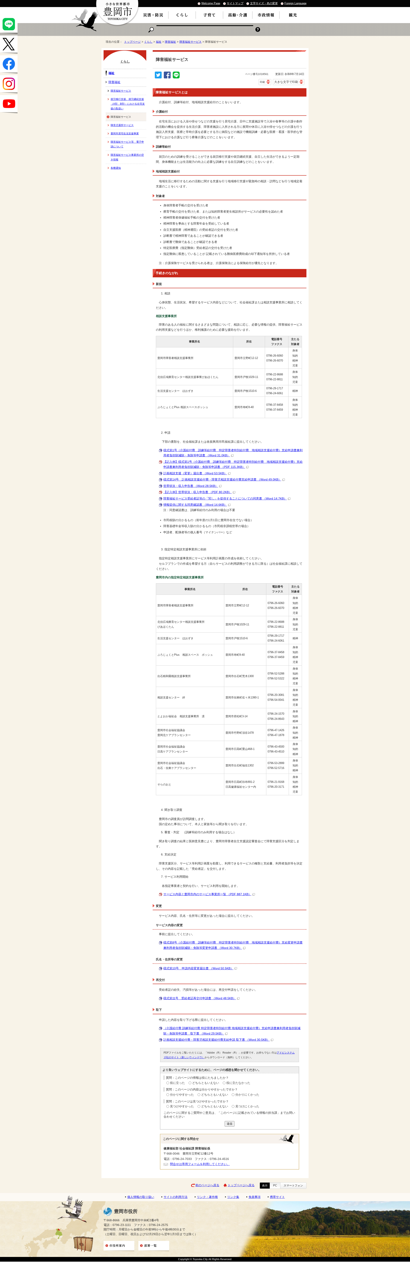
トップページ (132, 41)
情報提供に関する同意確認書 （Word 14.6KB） (195, 504)
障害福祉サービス (190, 41)
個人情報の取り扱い (140, 1197)
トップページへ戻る (241, 1185)
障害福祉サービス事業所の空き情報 (127, 157)
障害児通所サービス (122, 125)
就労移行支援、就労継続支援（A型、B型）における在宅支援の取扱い (128, 104)
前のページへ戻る (207, 1185)
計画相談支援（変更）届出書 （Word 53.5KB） (195, 473)
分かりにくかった (247, 1094)
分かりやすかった (182, 1094)
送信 (229, 1123)
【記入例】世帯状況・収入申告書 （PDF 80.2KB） (197, 492)
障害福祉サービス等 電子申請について (127, 144)
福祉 (158, 41)
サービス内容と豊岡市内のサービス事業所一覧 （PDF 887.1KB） (207, 894)
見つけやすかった (182, 1106)
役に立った (177, 1083)
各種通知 (116, 167)
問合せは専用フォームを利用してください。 (200, 1164)
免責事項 (255, 1197)
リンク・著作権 (207, 1197)
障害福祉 (170, 41)
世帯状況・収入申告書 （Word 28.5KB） (190, 486)
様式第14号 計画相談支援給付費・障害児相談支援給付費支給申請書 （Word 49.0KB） (222, 479)
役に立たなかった (238, 1083)
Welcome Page (210, 3)
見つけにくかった (247, 1106)
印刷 (262, 82)
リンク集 (233, 1197)
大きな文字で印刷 (286, 82)
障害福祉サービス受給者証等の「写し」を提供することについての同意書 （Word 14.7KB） (225, 498)
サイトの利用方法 (175, 1197)
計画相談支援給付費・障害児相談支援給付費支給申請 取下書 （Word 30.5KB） (216, 1039)
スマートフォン (293, 1185)
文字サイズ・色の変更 (264, 3)
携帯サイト (277, 1197)
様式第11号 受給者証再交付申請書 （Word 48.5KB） (199, 998)
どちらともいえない (205, 1083)
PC (275, 1185)
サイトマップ (235, 3)
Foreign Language (295, 3)
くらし (148, 41)
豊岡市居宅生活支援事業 (125, 133)
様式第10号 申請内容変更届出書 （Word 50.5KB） (198, 968)
